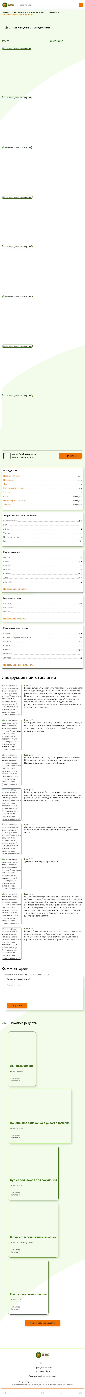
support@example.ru (42, 1367)
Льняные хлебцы (22, 1065)
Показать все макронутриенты (18, 665)
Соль (5, 496)
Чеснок (6, 492)
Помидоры (8, 480)
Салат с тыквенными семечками (33, 1237)
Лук (5, 484)
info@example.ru (42, 1371)
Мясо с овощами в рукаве (28, 1294)
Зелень (6, 504)
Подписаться (70, 456)
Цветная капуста (11, 476)
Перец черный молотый (14, 500)
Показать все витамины (14, 619)
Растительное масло (13, 488)
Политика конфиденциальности (42, 1376)
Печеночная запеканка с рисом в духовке (40, 1123)
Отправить (17, 1005)
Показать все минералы (15, 589)
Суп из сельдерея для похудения (33, 1180)
